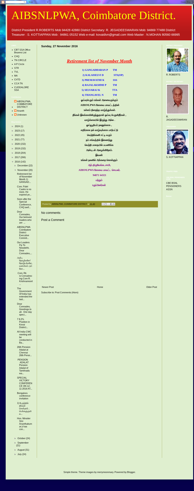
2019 (17, 148)
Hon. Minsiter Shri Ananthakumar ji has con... (24, 424)
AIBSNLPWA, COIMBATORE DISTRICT (24, 104)
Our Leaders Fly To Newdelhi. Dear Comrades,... (24, 248)
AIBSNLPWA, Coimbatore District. (93, 15)
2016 (17, 161)
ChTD (17, 79)
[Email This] (103, 204)
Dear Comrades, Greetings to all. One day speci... (24, 309)
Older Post (151, 287)
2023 (17, 131)
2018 (17, 153)
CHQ (16, 56)
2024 (17, 126)
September (23, 443)
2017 (17, 157)
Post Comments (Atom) (66, 292)
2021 (17, 139)
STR (16, 68)
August (21, 450)
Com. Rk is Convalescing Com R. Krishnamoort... (25, 278)
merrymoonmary (105, 472)
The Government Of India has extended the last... (24, 294)
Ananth (20, 111)
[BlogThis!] (105, 204)
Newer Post (48, 287)
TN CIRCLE (20, 60)
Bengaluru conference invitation (23, 396)
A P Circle (19, 64)
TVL (16, 72)
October (21, 438)
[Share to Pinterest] (113, 204)
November (23, 170)
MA (16, 75)
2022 (17, 135)
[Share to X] (108, 204)
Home (100, 287)
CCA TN (18, 83)
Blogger (131, 472)
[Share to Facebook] (111, 204)
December (23, 165)
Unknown (22, 115)
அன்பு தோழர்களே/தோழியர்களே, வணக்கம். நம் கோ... (24, 263)
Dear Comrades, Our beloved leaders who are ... (24, 217)
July (19, 454)
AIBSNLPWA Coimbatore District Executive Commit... (24, 232)
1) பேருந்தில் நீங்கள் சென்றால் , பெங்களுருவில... (24, 408)
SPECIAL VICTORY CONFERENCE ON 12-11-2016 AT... (24, 383)
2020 (17, 144)
